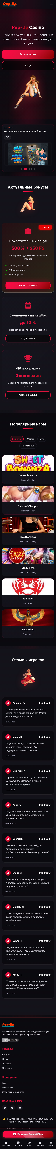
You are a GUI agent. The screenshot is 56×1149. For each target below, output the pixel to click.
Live (42, 439)
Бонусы (6, 1054)
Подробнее (28, 338)
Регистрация (28, 54)
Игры (5, 1059)
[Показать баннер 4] (31, 169)
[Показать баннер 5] (34, 169)
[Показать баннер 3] (28, 169)
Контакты (7, 1087)
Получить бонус (28, 285)
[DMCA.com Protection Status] (10, 1040)
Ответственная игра (13, 1092)
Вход (28, 65)
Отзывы (6, 1063)
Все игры (16, 439)
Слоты (30, 439)
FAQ (4, 1083)
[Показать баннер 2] (24, 169)
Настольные (28, 446)
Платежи (7, 1068)
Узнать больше (28, 395)
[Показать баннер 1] (22, 169)
